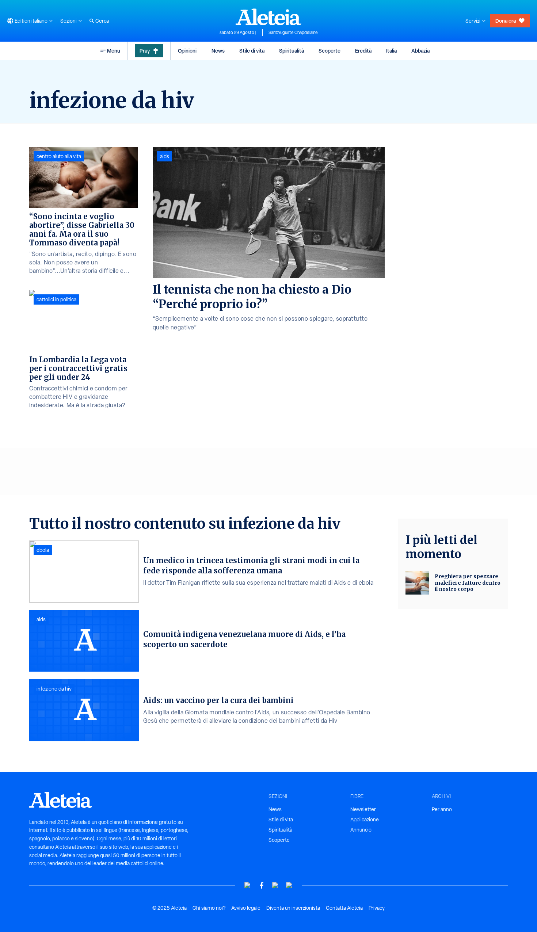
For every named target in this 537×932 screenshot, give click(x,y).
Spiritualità (291, 50)
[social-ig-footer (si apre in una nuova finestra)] (289, 885)
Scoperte (329, 50)
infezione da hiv (54, 688)
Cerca (102, 21)
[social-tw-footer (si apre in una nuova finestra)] (275, 885)
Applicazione (364, 819)
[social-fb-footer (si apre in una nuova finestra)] (261, 885)
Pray (145, 50)
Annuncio (361, 829)
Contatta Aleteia (344, 908)
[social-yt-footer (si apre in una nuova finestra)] (247, 885)
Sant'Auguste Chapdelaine (293, 32)
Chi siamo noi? (209, 908)
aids (164, 156)
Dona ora (505, 20)
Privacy (377, 908)
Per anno (442, 809)
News (218, 50)
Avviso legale (245, 908)
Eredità (363, 50)
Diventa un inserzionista (293, 908)
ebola (43, 550)
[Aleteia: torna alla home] (268, 17)
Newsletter (363, 809)
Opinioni (187, 50)
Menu (113, 50)
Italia (391, 50)
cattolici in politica (56, 299)
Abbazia (420, 50)
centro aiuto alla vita (59, 156)
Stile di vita (251, 50)
